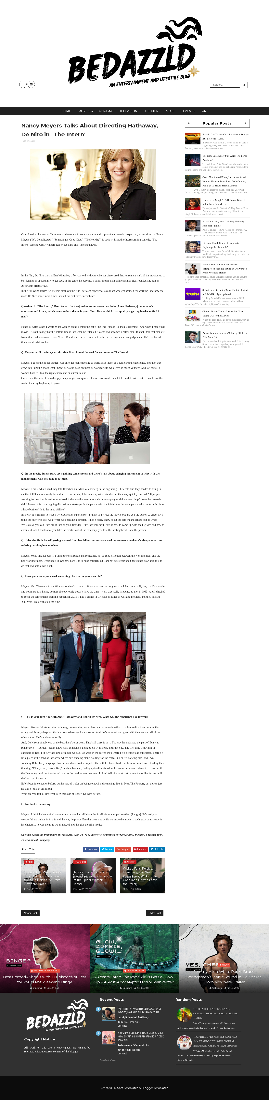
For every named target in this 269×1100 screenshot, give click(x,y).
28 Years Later (136, 970)
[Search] (244, 85)
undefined (122, 1025)
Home (66, 111)
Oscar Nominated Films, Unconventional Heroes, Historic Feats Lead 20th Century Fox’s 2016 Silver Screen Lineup (224, 181)
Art (205, 111)
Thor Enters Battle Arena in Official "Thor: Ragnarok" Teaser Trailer (215, 1013)
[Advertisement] (217, 377)
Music (170, 111)
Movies (84, 111)
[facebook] (23, 84)
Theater (151, 111)
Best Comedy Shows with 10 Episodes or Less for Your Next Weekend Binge (44, 980)
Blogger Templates (155, 1088)
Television (128, 111)
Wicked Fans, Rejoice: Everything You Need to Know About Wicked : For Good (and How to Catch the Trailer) (140, 876)
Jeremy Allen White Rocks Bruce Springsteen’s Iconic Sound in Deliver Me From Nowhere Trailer (42, 878)
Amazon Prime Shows (46, 970)
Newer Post (30, 913)
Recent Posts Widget (108, 1060)
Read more (134, 1021)
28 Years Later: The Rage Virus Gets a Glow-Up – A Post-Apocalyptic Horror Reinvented (134, 980)
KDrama (105, 111)
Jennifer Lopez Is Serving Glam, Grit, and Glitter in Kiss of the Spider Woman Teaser (92, 878)
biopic (225, 965)
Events (189, 111)
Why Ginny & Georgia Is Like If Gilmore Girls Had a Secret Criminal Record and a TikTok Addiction (141, 1036)
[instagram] (31, 84)
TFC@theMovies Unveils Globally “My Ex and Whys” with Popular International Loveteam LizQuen (215, 1041)
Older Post (155, 913)
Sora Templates (127, 1088)
